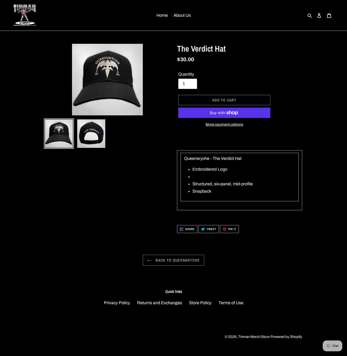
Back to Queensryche (177, 260)
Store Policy (200, 302)
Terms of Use (231, 302)
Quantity (186, 74)
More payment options (224, 124)
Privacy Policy (117, 302)
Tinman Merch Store (254, 337)
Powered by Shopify (286, 337)
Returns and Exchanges (159, 302)
